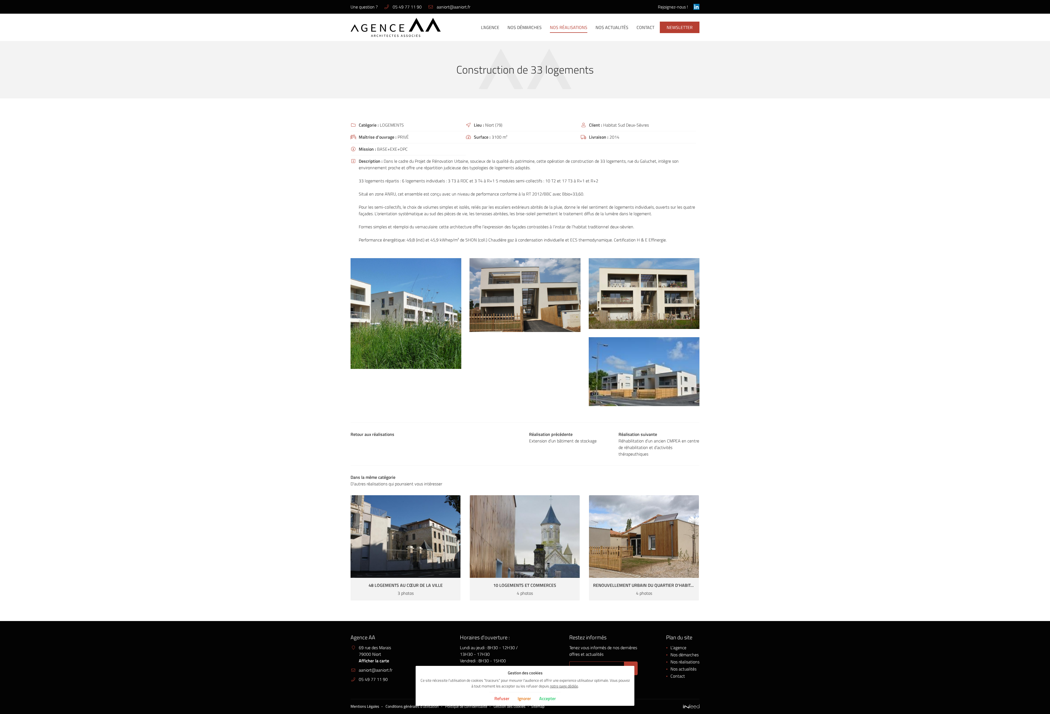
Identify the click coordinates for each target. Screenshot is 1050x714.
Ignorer (524, 698)
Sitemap (537, 706)
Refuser (501, 698)
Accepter (547, 698)
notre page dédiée (564, 686)
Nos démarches (525, 27)
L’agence (490, 27)
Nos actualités (612, 27)
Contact (645, 27)
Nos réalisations (568, 27)
